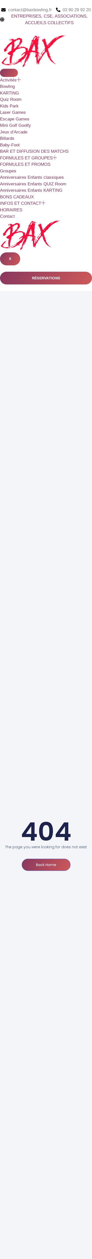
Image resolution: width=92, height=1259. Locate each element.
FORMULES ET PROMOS (25, 164)
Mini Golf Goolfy (15, 125)
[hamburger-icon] (9, 73)
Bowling (7, 86)
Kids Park (9, 106)
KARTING (9, 93)
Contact (7, 216)
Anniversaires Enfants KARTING (31, 190)
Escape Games (14, 119)
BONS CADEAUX (17, 197)
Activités (8, 80)
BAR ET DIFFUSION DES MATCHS (34, 151)
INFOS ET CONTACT (20, 203)
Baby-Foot (10, 145)
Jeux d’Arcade (13, 132)
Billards (7, 138)
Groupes (8, 171)
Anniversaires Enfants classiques (32, 177)
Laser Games (13, 112)
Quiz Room (10, 99)
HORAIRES (11, 210)
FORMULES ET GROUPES (26, 158)
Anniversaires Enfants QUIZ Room (33, 184)
